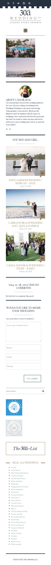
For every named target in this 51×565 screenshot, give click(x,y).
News (13, 508)
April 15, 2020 (25, 186)
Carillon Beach (17, 475)
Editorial (14, 484)
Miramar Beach (17, 506)
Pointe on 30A (16, 514)
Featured (14, 492)
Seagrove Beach (17, 527)
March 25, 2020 (25, 229)
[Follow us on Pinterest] (28, 3)
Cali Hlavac (23, 99)
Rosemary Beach (18, 517)
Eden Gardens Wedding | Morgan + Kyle (25, 181)
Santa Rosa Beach (18, 522)
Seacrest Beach (17, 525)
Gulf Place (15, 497)
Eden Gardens (17, 481)
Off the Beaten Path (19, 511)
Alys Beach (15, 470)
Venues (14, 538)
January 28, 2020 (25, 271)
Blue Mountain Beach (19, 473)
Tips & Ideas (16, 533)
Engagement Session (19, 486)
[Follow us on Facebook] (13, 3)
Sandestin (15, 519)
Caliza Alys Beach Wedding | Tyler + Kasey (25, 266)
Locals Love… (17, 503)
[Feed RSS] (8, 3)
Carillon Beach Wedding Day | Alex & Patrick (25, 224)
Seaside (14, 530)
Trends (14, 536)
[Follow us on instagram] (24, 3)
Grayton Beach (17, 495)
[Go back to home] (25, 15)
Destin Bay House (18, 478)
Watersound (16, 544)
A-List (13, 467)
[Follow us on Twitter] (18, 3)
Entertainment (17, 489)
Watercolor (16, 541)
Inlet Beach (16, 500)
